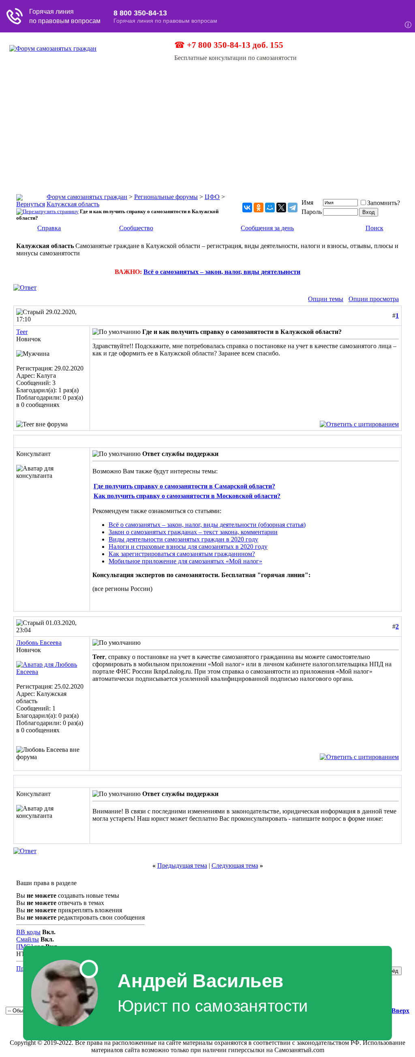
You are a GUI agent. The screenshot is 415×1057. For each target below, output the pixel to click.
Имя (307, 202)
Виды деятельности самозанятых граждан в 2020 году (183, 539)
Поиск (374, 228)
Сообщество (136, 228)
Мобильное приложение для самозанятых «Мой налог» (185, 561)
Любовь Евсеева (39, 642)
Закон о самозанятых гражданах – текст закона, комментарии (193, 531)
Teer (22, 331)
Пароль (312, 211)
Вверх (400, 1010)
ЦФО (212, 196)
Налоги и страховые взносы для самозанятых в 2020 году (188, 546)
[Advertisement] (207, 122)
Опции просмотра (374, 298)
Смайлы (27, 939)
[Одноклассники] (258, 207)
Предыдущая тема (182, 865)
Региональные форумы (166, 196)
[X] (281, 207)
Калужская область (73, 204)
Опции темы (325, 298)
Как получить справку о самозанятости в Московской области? (187, 495)
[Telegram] (292, 207)
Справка (49, 228)
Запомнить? (383, 202)
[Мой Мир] (270, 207)
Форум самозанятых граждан (87, 196)
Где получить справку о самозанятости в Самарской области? (184, 486)
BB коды (28, 932)
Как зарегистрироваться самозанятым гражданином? (182, 553)
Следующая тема (235, 865)
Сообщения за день (267, 228)
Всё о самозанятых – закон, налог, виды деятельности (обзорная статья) (207, 524)
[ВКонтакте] (247, 207)
